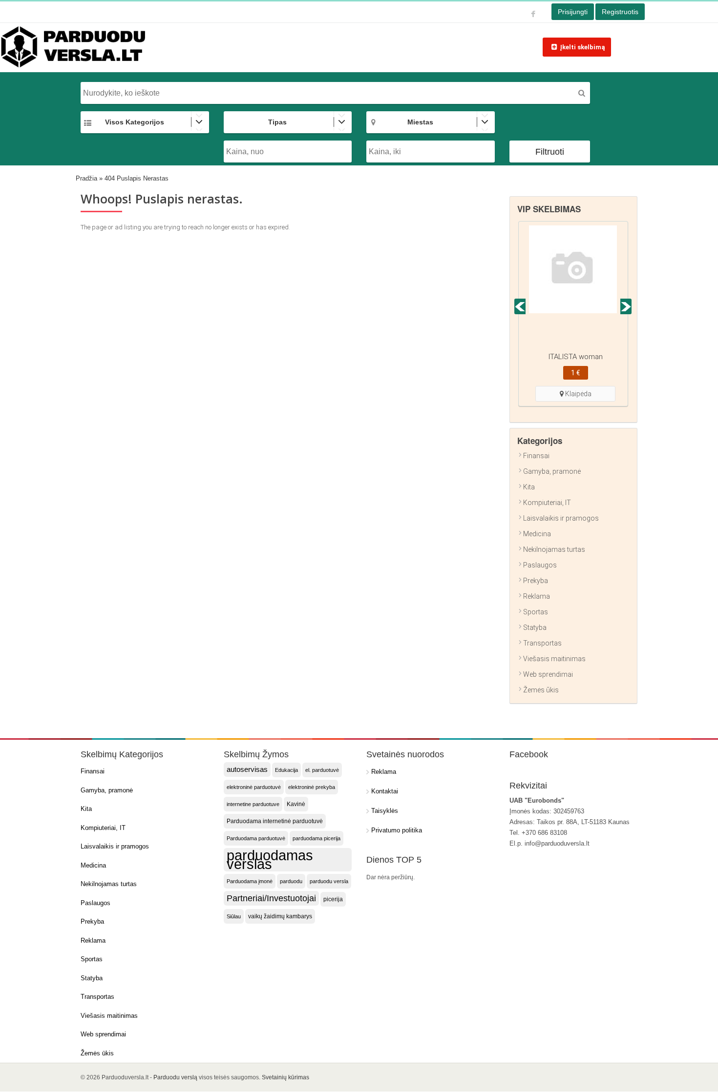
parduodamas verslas (270, 859)
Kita (529, 487)
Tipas (277, 122)
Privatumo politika (396, 830)
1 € (575, 373)
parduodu (291, 881)
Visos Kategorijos (134, 122)
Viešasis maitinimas (554, 659)
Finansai (536, 456)
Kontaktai (384, 791)
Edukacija (286, 770)
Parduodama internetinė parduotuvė (275, 821)
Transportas (542, 643)
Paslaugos (540, 565)
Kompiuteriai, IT (547, 502)
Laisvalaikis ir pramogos (561, 518)
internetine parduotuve (253, 804)
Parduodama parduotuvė (256, 838)
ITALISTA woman (576, 356)
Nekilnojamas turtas (554, 549)
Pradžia (86, 178)
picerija (333, 899)
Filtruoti (549, 152)
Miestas (420, 122)
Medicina (537, 534)
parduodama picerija (316, 838)
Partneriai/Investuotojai (271, 898)
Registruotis (620, 12)
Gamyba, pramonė (552, 471)
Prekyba (535, 581)
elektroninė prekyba (311, 787)
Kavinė (296, 804)
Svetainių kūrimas (285, 1077)
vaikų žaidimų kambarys (280, 916)
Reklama (536, 596)
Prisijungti (573, 12)
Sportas (535, 612)
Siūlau (234, 916)
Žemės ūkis (541, 690)
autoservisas (247, 769)
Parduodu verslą (175, 1077)
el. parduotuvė (322, 770)
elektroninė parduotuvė (254, 787)
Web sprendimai (548, 674)
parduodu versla (329, 881)
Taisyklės (384, 810)
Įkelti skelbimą (582, 47)
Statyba (535, 627)
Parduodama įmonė (250, 881)
